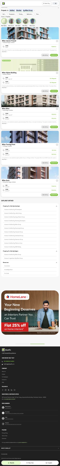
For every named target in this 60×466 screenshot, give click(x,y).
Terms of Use (4, 435)
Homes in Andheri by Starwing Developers (14, 220)
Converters (7, 266)
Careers (3, 374)
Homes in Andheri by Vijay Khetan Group (14, 217)
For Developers (5, 377)
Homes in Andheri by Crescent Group (13, 232)
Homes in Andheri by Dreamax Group (13, 239)
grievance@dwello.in (23, 442)
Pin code (6, 273)
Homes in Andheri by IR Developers (13, 209)
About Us (4, 371)
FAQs (3, 382)
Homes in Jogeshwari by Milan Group (13, 258)
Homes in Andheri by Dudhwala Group (13, 235)
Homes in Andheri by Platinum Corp (13, 243)
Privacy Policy (5, 433)
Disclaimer (4, 438)
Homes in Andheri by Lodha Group (13, 213)
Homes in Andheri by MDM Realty (12, 247)
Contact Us (4, 379)
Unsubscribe (4, 454)
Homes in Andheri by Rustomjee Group (14, 228)
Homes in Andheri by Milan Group (12, 224)
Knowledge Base (8, 269)
